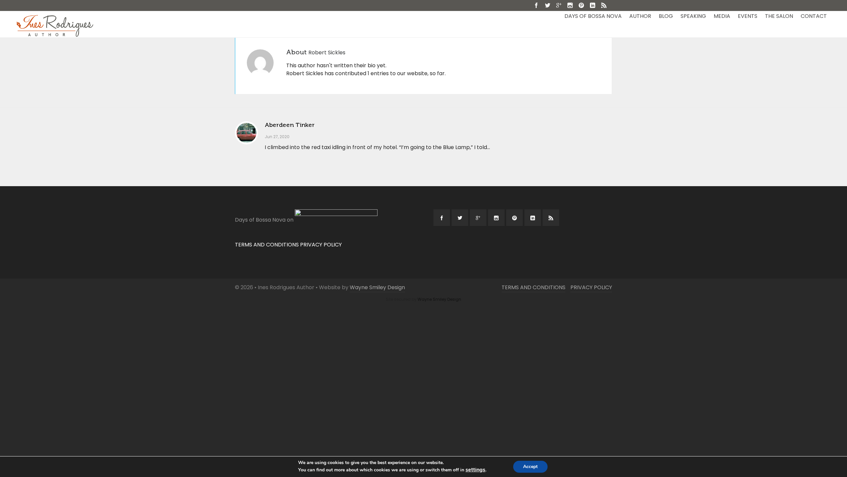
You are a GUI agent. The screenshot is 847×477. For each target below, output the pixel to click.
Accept (530, 466)
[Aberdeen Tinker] (246, 132)
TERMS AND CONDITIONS (267, 244)
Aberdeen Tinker (290, 125)
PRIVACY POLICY (321, 244)
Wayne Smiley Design (377, 287)
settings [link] (475, 469)
